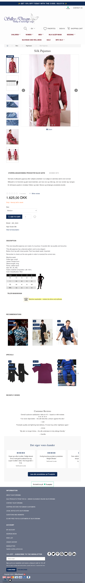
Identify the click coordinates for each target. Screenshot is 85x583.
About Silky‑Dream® (13, 495)
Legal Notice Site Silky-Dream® (17, 511)
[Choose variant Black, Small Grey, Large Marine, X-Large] (61, 337)
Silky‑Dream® (19, 574)
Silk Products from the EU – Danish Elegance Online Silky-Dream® (30, 499)
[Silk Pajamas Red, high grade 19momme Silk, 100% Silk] (50, 90)
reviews (23, 193)
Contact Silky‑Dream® (14, 503)
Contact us (77, 8)
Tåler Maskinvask (14, 293)
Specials (9, 355)
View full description (12, 230)
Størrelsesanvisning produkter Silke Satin (26, 173)
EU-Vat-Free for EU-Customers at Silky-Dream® (23, 519)
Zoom (50, 129)
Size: (7, 207)
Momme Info (54, 173)
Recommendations (13, 314)
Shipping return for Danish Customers (20, 507)
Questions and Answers (15, 515)
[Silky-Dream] (21, 18)
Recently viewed (13, 395)
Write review (35, 193)
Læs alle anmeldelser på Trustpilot (42, 474)
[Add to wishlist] (35, 217)
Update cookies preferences (14, 549)
